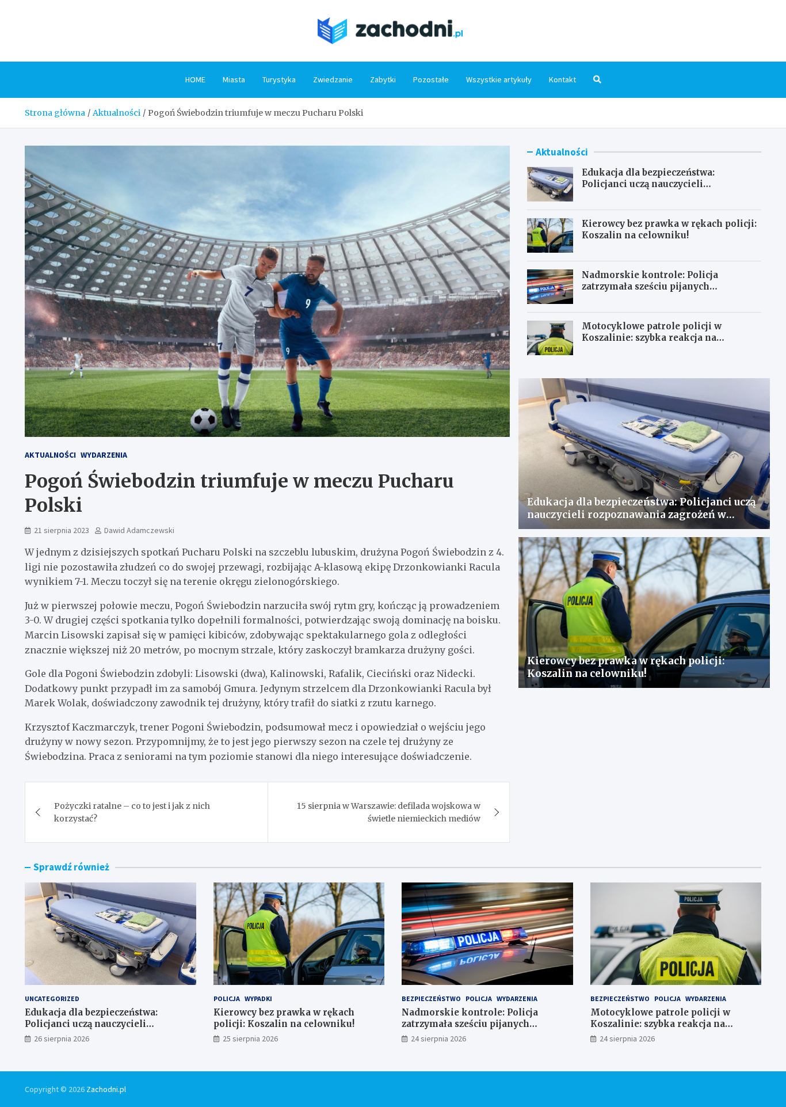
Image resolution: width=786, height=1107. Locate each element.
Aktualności (50, 455)
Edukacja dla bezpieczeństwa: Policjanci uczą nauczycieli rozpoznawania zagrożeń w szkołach (665, 183)
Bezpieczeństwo (431, 998)
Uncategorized (52, 998)
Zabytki (383, 79)
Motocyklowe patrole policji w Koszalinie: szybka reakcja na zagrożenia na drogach (652, 337)
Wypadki (258, 998)
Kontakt (562, 79)
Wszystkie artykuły (499, 79)
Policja (226, 998)
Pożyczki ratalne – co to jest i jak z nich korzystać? (132, 812)
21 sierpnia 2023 (61, 530)
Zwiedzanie (333, 79)
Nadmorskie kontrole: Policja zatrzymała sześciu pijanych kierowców (650, 286)
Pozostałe (431, 79)
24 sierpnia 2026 (438, 1038)
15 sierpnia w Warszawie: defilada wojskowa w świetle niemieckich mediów (388, 812)
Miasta (234, 79)
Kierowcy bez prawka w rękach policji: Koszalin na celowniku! (669, 229)
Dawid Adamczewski (139, 530)
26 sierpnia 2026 (61, 1038)
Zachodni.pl (106, 1089)
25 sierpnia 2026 (250, 1038)
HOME (195, 79)
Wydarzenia (104, 455)
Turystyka (279, 79)
